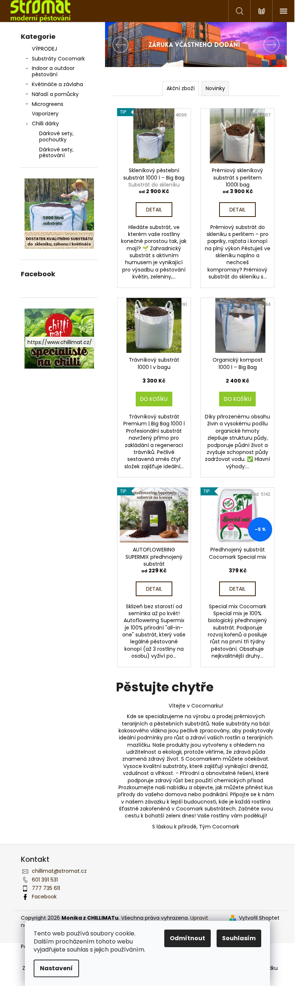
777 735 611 (46, 888)
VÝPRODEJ (44, 48)
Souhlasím (239, 938)
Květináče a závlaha (57, 84)
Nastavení (56, 968)
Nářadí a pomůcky (55, 94)
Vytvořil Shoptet (259, 918)
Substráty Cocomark (58, 58)
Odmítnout (187, 938)
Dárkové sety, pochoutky (56, 136)
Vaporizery (45, 113)
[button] (118, 44)
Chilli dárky (45, 123)
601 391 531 (45, 879)
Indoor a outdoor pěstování (53, 71)
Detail (154, 209)
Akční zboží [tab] (180, 88)
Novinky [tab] (215, 88)
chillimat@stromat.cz (59, 871)
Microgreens (47, 104)
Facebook (44, 896)
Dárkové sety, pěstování (56, 152)
